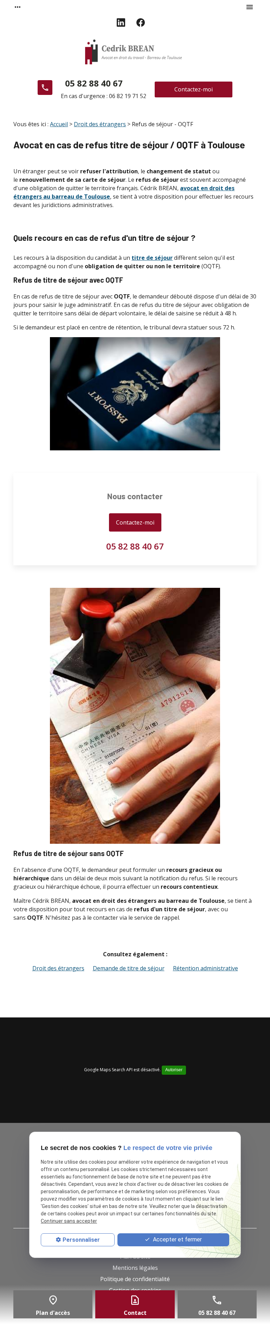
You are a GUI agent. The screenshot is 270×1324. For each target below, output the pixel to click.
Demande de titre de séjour (129, 968)
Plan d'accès (53, 1313)
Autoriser (173, 1069)
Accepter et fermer (177, 1239)
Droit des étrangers (100, 124)
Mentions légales (135, 1268)
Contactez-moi (193, 89)
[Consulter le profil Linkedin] (120, 22)
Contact (135, 1313)
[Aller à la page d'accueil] (135, 52)
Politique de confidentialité (135, 1279)
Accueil (59, 124)
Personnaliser (81, 1239)
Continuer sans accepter (69, 1221)
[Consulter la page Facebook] (140, 22)
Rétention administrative (205, 968)
